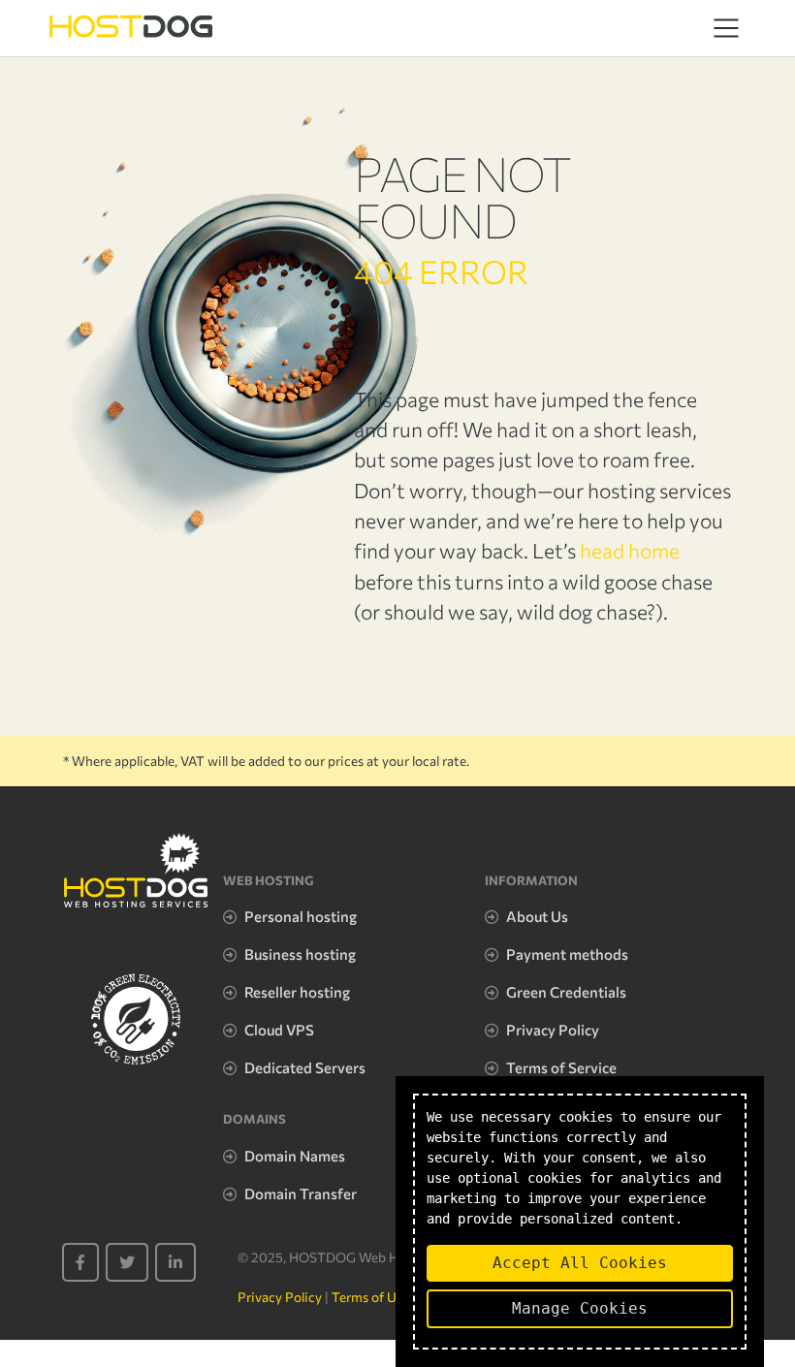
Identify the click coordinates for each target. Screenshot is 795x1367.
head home (630, 550)
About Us (537, 916)
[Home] (130, 28)
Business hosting (300, 954)
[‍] (80, 1262)
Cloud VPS (279, 1029)
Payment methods (567, 954)
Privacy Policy (552, 1029)
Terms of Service (561, 1067)
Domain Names (294, 1155)
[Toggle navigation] (726, 28)
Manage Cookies (580, 1308)
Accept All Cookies (580, 1263)
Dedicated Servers (305, 1067)
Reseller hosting (297, 992)
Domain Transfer (300, 1193)
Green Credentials (566, 992)
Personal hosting (300, 916)
